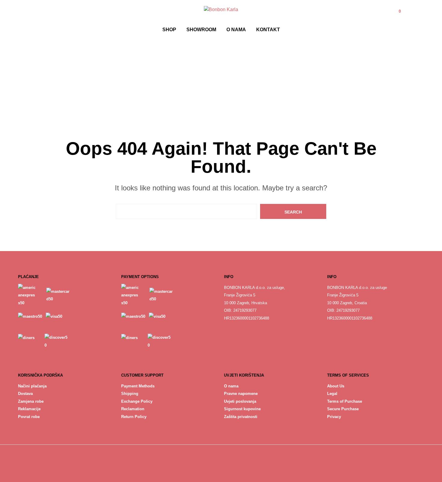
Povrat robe (29, 416)
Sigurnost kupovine (242, 409)
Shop (169, 29)
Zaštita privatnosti (240, 416)
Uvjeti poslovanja (240, 401)
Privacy (334, 416)
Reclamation (132, 409)
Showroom (201, 29)
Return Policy (133, 416)
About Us (335, 386)
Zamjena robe (31, 401)
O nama (236, 29)
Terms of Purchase (344, 401)
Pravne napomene (241, 393)
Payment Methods (138, 386)
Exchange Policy (136, 401)
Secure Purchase (343, 409)
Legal (332, 393)
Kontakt (268, 29)
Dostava (25, 393)
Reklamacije (29, 409)
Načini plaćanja (32, 386)
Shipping (129, 393)
